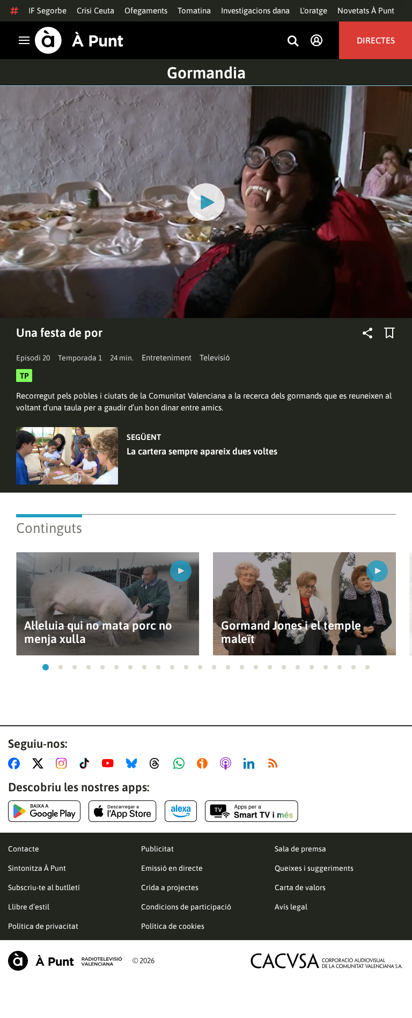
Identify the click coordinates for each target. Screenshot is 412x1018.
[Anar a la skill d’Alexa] (181, 811)
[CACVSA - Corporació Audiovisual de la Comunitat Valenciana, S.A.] (326, 961)
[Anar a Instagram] (63, 763)
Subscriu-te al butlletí (44, 887)
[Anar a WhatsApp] (181, 763)
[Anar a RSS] (275, 763)
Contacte (23, 848)
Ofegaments (145, 10)
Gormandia (206, 72)
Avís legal (291, 907)
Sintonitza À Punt (37, 868)
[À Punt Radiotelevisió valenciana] (65, 961)
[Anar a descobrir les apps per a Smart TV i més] (251, 811)
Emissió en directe (172, 868)
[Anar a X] (40, 763)
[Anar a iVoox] (204, 763)
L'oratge (313, 10)
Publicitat (157, 848)
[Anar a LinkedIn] (251, 763)
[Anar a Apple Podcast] (228, 763)
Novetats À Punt (365, 10)
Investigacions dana (255, 10)
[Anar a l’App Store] (123, 811)
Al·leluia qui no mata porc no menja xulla (98, 632)
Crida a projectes (169, 887)
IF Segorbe (47, 10)
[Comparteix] (367, 333)
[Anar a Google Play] (44, 811)
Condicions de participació (186, 907)
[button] (45, 667)
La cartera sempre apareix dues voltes (202, 451)
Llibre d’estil (28, 907)
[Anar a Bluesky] (134, 763)
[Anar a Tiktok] (86, 763)
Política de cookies (172, 926)
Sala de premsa (300, 848)
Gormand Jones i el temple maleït (291, 632)
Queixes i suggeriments (314, 868)
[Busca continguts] (292, 41)
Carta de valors (300, 887)
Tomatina (194, 10)
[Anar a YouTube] (110, 763)
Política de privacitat (43, 926)
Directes (376, 40)
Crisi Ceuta (95, 10)
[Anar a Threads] (157, 763)
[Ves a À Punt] (79, 40)
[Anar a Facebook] (16, 763)
